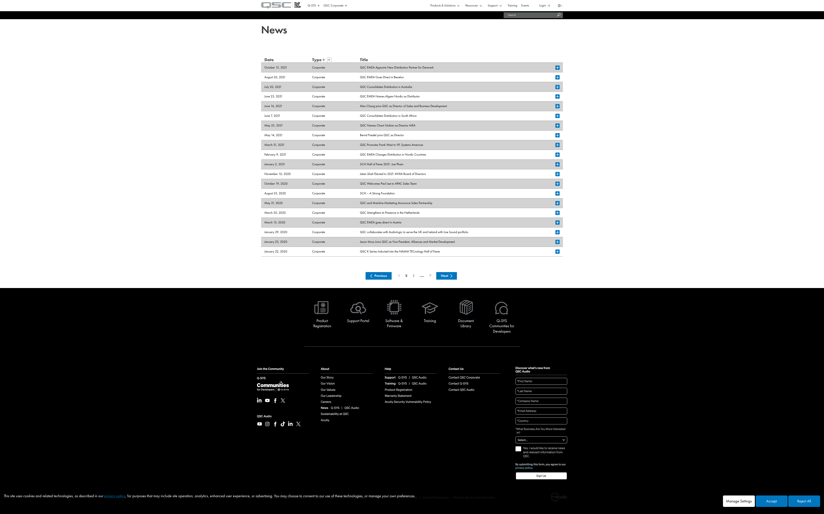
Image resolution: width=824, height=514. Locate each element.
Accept (771, 501)
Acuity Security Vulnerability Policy (408, 402)
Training (512, 6)
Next (444, 275)
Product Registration (399, 390)
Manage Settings (739, 501)
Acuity (325, 420)
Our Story (327, 378)
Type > (321, 60)
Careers (326, 402)
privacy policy (524, 468)
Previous (380, 275)
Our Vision (328, 384)
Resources (472, 6)
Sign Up (541, 476)
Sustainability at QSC (335, 414)
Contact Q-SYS (458, 384)
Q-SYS (261, 378)
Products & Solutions (443, 6)
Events (525, 6)
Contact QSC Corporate (464, 378)
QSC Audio (264, 416)
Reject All (804, 501)
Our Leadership (331, 396)
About (325, 369)
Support (493, 6)
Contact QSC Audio (461, 390)
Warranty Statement (398, 396)
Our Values (328, 390)
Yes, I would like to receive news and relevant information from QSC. (544, 452)
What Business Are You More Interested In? (540, 431)
